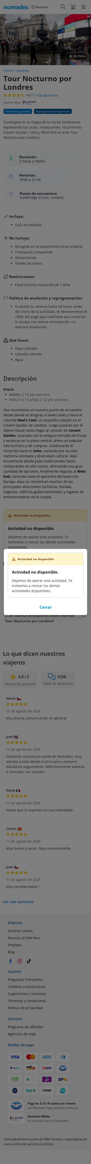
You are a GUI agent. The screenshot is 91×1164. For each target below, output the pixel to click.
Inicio (7, 70)
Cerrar (46, 607)
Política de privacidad (25, 1007)
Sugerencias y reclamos (27, 993)
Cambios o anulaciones (26, 986)
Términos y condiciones (27, 1000)
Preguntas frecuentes (25, 979)
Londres (22, 70)
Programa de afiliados (25, 1027)
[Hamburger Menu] (83, 7)
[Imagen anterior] (8, 39)
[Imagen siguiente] (83, 39)
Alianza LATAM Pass (24, 937)
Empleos (15, 945)
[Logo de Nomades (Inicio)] (17, 7)
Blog (11, 952)
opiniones (46, 95)
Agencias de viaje (22, 1034)
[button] (73, 7)
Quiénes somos (20, 930)
